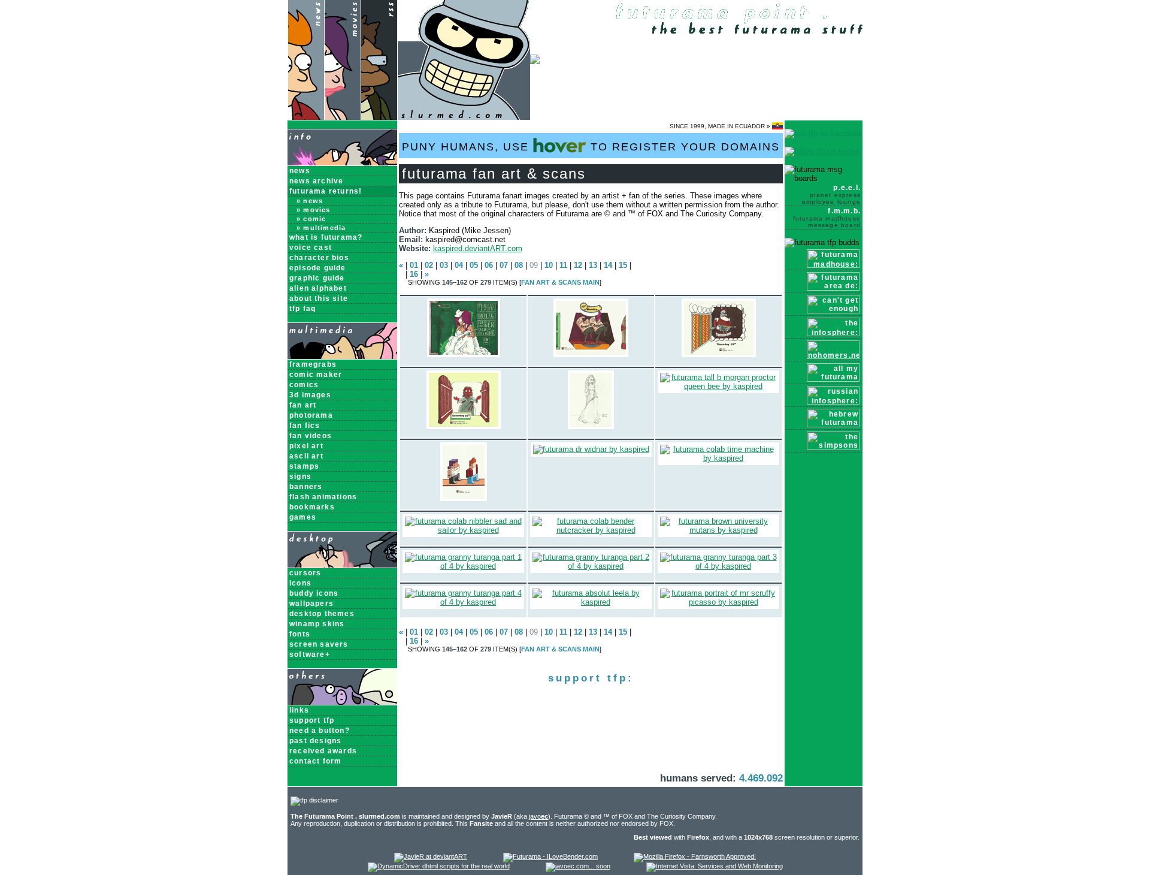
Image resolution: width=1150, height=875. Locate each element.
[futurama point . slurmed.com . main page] (464, 117)
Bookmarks (312, 507)
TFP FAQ (302, 308)
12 (578, 265)
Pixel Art (306, 446)
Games (302, 517)
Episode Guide (317, 268)
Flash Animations (323, 497)
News (299, 171)
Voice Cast (310, 247)
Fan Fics (304, 425)
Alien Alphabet (318, 288)
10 (548, 265)
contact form (315, 761)
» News (309, 200)
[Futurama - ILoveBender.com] (550, 856)
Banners (305, 486)
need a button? (319, 730)
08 (519, 265)
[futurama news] (306, 117)
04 (459, 265)
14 (608, 265)
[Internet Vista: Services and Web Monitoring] (714, 866)
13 (593, 265)
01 (414, 265)
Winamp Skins (316, 624)
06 (489, 265)
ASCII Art (306, 456)
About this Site (318, 298)
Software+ (309, 654)
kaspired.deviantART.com (477, 248)
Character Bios (319, 258)
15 (623, 265)
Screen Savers (319, 644)
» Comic (311, 218)
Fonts (299, 634)
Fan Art (302, 405)
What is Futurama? (325, 237)
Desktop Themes (322, 614)
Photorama (311, 415)
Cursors (305, 573)
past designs (315, 741)
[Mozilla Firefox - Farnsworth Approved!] (695, 856)
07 (504, 265)
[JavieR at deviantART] (430, 856)
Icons (300, 583)
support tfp (311, 720)
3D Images (310, 395)
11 (563, 265)
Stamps (304, 466)
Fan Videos (310, 436)
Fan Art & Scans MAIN (560, 282)
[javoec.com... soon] (578, 866)
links (299, 710)
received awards (323, 751)
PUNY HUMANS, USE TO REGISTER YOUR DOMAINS (591, 147)
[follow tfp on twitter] (822, 151)
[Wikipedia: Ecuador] (777, 126)
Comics (304, 385)
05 (474, 265)
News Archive (316, 181)
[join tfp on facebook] (823, 133)
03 (444, 265)
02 (429, 265)
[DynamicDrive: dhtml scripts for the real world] (439, 866)
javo (538, 816)
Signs (300, 476)
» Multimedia (321, 227)
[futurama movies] (342, 117)
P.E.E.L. (831, 194)
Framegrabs (313, 364)
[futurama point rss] (379, 117)
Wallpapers (311, 603)
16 (414, 274)
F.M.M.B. (827, 217)
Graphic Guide (317, 278)
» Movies (313, 209)
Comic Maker (315, 374)
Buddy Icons (313, 593)
